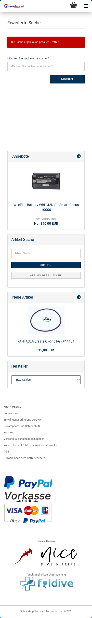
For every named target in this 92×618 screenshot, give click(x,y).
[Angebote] (79, 156)
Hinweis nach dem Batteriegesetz (24, 458)
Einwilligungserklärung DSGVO (22, 419)
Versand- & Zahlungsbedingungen (24, 438)
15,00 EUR (46, 350)
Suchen (67, 79)
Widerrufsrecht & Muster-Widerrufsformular (30, 445)
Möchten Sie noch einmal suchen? (28, 58)
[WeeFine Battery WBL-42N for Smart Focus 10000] (46, 181)
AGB (6, 451)
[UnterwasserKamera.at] (12, 6)
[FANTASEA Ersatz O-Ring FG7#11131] (46, 320)
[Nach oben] (78, 612)
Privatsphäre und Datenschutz (22, 426)
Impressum (11, 413)
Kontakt (8, 432)
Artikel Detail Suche (46, 275)
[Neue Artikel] (79, 297)
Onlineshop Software (32, 611)
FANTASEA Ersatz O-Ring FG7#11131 (46, 341)
